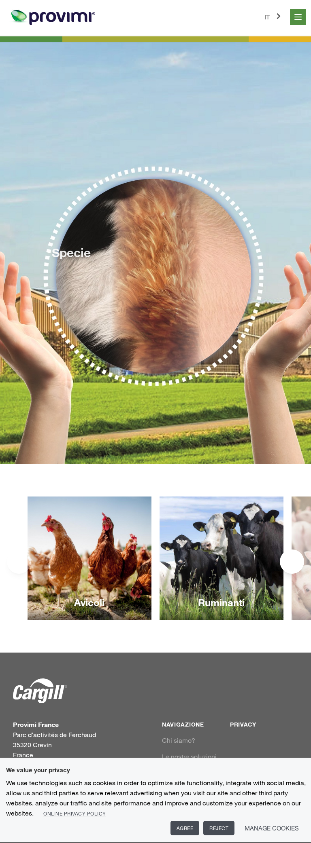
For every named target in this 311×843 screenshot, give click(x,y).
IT (267, 17)
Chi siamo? (178, 740)
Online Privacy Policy (74, 813)
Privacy (243, 724)
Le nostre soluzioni (189, 756)
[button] (292, 561)
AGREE (185, 828)
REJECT (218, 828)
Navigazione (183, 724)
